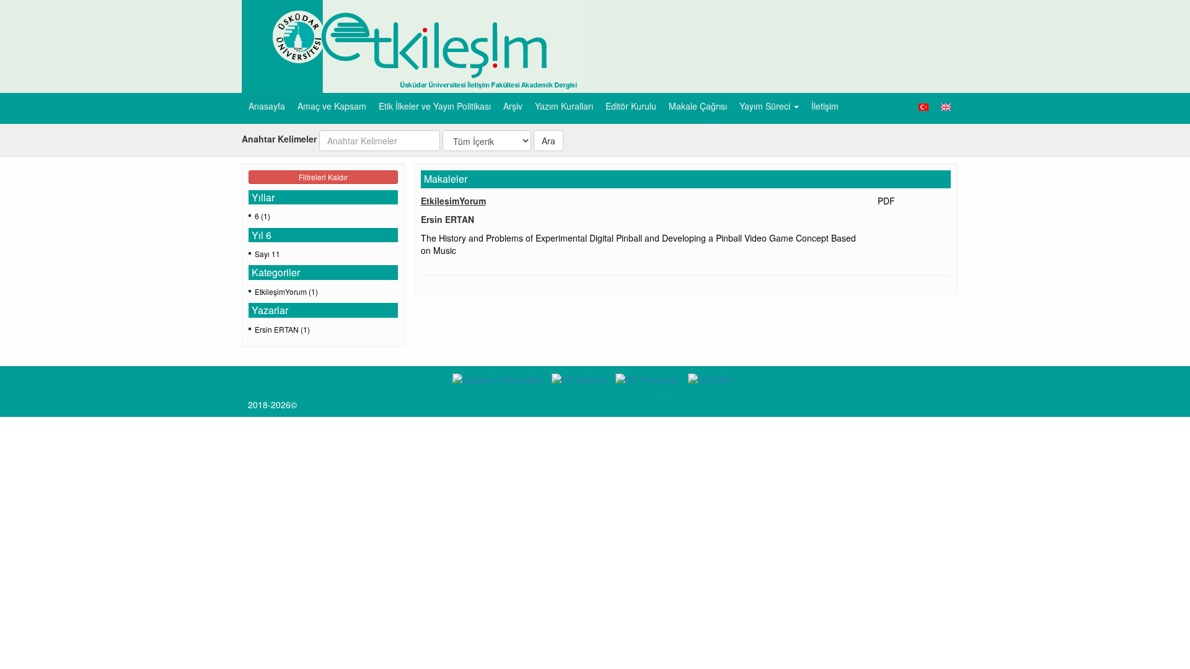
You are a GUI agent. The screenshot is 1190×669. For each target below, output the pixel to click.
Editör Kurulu (631, 106)
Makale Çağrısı (698, 106)
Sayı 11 (267, 253)
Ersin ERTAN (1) (282, 329)
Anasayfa (267, 106)
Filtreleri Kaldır (323, 177)
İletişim (825, 106)
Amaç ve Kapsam (332, 106)
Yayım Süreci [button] (766, 106)
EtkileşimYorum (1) (286, 291)
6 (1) (262, 216)
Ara (548, 140)
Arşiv (512, 106)
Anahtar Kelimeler (279, 139)
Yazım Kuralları (564, 106)
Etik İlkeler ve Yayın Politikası (435, 106)
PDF (886, 201)
